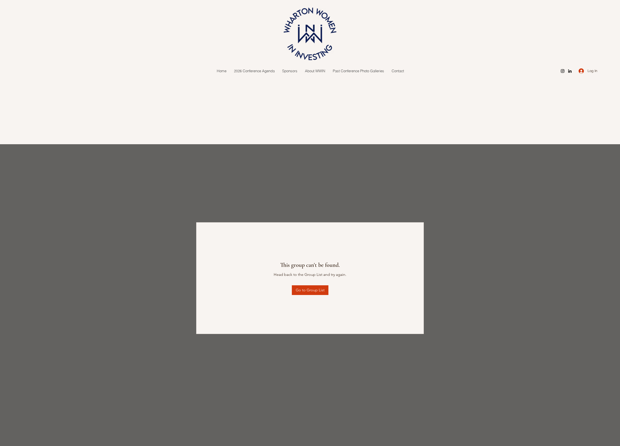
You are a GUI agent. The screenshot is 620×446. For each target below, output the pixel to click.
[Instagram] (562, 71)
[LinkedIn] (569, 71)
